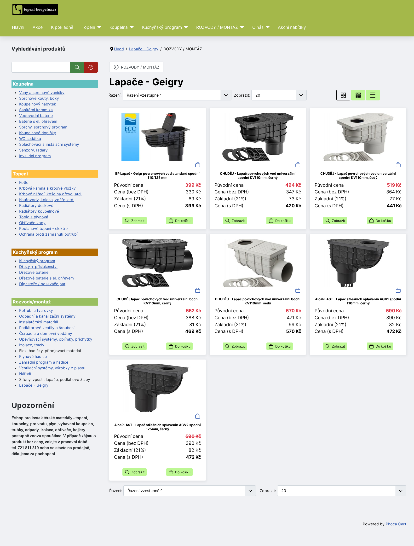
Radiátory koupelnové (39, 211)
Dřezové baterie (33, 272)
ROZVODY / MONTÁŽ (217, 27)
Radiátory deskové (36, 205)
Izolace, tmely (31, 345)
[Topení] (98, 27)
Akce (38, 27)
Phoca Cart (396, 524)
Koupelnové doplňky (37, 132)
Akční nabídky (292, 27)
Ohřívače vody (32, 222)
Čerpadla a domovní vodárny (45, 333)
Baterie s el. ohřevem (38, 121)
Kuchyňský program (162, 27)
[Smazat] (91, 67)
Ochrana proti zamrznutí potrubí (48, 234)
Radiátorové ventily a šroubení (47, 327)
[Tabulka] (343, 95)
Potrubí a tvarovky (36, 310)
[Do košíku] (198, 164)
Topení (88, 27)
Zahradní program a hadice (43, 362)
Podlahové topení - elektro (43, 228)
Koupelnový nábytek (37, 104)
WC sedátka (30, 138)
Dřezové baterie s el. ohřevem (46, 278)
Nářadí (25, 373)
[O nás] (267, 27)
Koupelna (118, 27)
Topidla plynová (33, 217)
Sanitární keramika (36, 109)
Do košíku (182, 221)
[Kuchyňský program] (185, 27)
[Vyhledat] (77, 67)
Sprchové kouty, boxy (39, 98)
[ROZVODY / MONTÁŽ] (241, 27)
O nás (258, 27)
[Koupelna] (131, 27)
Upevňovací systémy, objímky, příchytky (55, 339)
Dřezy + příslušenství (38, 266)
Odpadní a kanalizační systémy (47, 316)
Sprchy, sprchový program (43, 127)
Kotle (23, 182)
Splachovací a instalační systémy (49, 144)
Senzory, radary (33, 150)
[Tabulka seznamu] (358, 95)
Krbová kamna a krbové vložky (47, 188)
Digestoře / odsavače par (42, 283)
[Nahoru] (405, 537)
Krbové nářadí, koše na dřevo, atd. (50, 194)
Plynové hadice (33, 356)
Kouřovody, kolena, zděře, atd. (46, 199)
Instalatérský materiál (38, 321)
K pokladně (62, 27)
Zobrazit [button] (137, 221)
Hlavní (18, 27)
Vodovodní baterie (36, 115)
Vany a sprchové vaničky (41, 92)
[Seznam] (373, 95)
